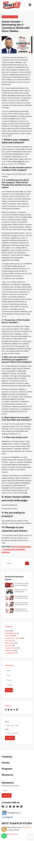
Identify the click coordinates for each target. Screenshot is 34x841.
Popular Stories (10, 648)
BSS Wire (8, 636)
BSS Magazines (10, 633)
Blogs (7, 631)
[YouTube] (17, 709)
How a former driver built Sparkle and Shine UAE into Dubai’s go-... (22, 604)
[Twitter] (14, 806)
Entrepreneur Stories (9, 17)
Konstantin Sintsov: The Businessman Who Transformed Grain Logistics (21, 591)
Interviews (8, 641)
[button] (29, 5)
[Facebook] (5, 709)
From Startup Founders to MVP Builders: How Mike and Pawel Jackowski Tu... (21, 597)
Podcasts (8, 645)
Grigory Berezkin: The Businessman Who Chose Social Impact (21, 610)
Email (6, 729)
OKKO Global (13, 834)
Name (7, 722)
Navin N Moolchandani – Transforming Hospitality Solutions (16, 549)
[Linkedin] (21, 806)
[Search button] (27, 563)
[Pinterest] (14, 709)
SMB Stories (9, 650)
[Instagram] (11, 709)
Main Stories (9, 643)
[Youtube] (17, 806)
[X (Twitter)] (8, 709)
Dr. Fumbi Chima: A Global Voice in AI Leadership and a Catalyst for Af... (22, 584)
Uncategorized (10, 653)
